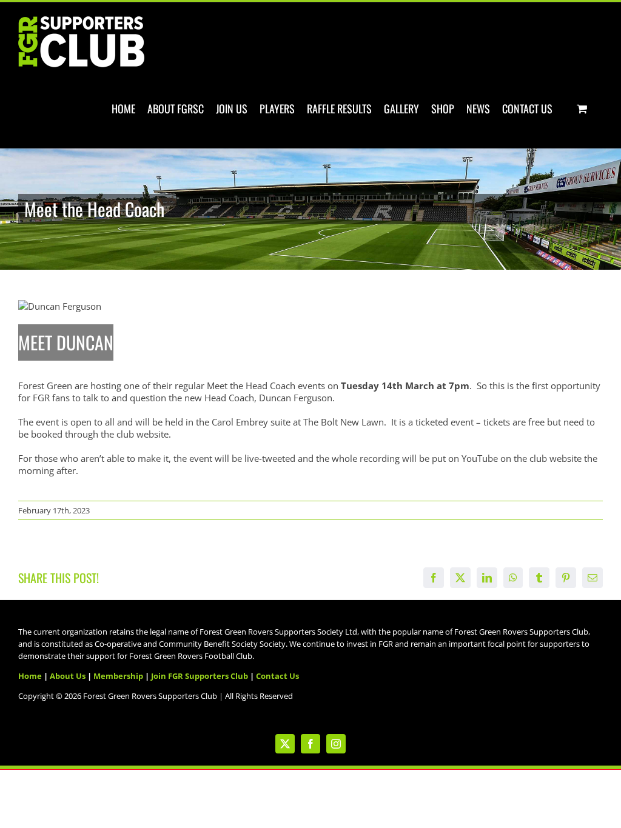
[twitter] (285, 743)
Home (30, 675)
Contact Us (277, 675)
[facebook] (310, 743)
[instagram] (336, 743)
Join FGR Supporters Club (199, 675)
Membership (118, 675)
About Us (68, 675)
